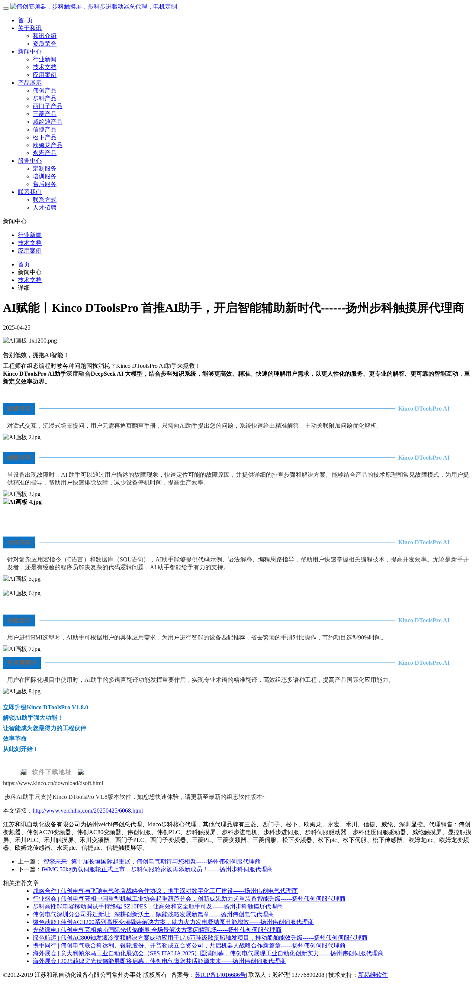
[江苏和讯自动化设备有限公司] (93, 6)
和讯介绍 (45, 36)
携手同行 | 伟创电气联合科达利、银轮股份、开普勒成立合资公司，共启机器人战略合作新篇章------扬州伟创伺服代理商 (189, 945)
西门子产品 (47, 106)
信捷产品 (45, 129)
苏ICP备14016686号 (220, 975)
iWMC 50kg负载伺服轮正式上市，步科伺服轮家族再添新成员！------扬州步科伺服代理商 (157, 869)
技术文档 (45, 67)
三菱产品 (45, 114)
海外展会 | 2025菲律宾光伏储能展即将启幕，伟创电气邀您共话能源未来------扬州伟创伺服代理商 (159, 961)
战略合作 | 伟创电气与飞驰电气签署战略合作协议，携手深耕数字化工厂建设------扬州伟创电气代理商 (165, 891)
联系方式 (45, 200)
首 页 (25, 20)
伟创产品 (45, 90)
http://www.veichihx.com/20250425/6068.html (88, 810)
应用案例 (45, 75)
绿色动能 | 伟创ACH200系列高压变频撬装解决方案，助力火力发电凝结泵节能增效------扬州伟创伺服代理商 (173, 922)
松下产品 (45, 137)
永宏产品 (45, 153)
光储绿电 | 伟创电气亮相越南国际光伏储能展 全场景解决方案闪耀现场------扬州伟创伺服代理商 (157, 930)
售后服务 (45, 184)
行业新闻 (45, 59)
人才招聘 (45, 207)
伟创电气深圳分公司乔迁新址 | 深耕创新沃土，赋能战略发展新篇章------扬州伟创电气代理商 (153, 914)
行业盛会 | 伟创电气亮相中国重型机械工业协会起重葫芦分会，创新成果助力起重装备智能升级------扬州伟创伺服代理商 (189, 898)
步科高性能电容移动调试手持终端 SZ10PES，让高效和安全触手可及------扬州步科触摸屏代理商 (158, 906)
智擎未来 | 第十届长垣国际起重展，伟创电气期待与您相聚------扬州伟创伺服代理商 (152, 861)
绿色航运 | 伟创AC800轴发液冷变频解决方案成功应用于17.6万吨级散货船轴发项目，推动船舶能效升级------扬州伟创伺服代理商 (200, 937)
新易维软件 (373, 975)
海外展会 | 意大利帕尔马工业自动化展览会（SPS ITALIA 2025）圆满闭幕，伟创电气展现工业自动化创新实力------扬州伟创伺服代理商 (208, 953)
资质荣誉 (45, 43)
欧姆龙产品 (47, 145)
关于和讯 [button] (30, 28)
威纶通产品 (47, 122)
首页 (24, 264)
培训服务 (45, 176)
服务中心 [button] (30, 161)
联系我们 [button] (30, 192)
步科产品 (45, 98)
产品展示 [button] (30, 83)
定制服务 (45, 168)
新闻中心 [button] (30, 51)
